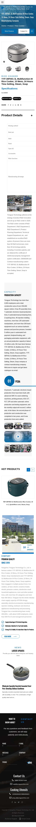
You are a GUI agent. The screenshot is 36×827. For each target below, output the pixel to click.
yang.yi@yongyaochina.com (20, 798)
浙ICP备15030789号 (18, 816)
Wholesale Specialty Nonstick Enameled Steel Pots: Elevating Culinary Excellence (16, 687)
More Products (9, 31)
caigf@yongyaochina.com (21, 784)
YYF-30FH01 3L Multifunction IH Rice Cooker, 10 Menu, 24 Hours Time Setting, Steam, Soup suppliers (17, 350)
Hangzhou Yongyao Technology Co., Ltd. (21, 810)
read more (7, 636)
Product (10, 26)
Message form (7, 98)
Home (3, 26)
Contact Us (24, 31)
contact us (17, 98)
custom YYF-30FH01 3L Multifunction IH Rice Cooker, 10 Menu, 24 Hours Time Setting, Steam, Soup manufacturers (17, 573)
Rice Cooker (19, 26)
